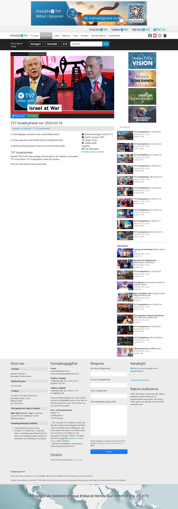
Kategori (36, 44)
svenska (100, 151)
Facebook (150, 35)
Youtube (155, 35)
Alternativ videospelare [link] (37, 54)
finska (93, 151)
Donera (33, 116)
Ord (165, 35)
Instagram (160, 35)
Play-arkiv (46, 35)
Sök (106, 44)
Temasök (52, 44)
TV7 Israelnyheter (42, 128)
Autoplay (125, 127)
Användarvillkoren (117, 443)
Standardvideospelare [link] (19, 54)
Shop (75, 35)
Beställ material (98, 35)
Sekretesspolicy (102, 443)
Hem (20, 35)
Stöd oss (66, 35)
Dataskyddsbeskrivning (139, 380)
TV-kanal (34, 35)
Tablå (56, 35)
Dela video (19, 116)
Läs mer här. (77, 460)
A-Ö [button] (65, 44)
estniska (85, 151)
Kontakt (84, 35)
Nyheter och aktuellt (21, 128)
